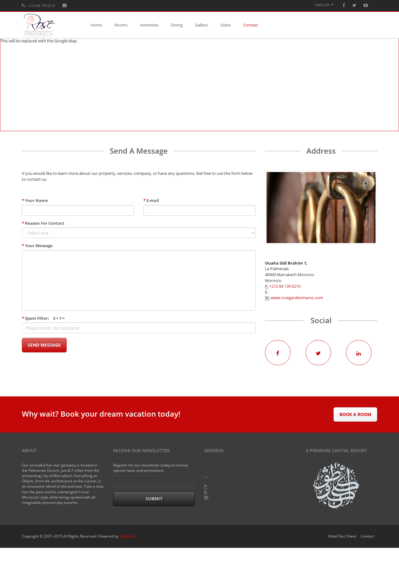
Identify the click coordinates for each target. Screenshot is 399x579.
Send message (44, 345)
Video (225, 25)
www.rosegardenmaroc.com (297, 297)
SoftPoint (127, 536)
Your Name (35, 200)
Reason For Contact (43, 223)
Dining (177, 25)
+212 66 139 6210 (41, 5)
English (322, 4)
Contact (250, 25)
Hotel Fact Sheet (342, 536)
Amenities (149, 25)
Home (96, 25)
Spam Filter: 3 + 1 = (43, 318)
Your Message (37, 245)
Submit (154, 498)
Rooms (120, 25)
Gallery (201, 25)
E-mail (151, 200)
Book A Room (355, 414)
